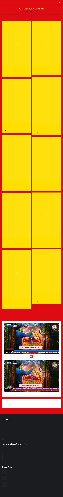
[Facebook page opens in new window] (3, 439)
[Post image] (4, 472)
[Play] (31, 338)
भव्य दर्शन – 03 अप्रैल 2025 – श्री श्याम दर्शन (14, 302)
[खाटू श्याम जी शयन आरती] (3, 462)
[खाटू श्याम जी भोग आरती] (3, 457)
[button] (31, 377)
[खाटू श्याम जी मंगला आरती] (3, 448)
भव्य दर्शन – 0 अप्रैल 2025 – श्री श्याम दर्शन (46, 68)
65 (29, 315)
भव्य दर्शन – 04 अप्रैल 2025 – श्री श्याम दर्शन (45, 297)
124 (40, 315)
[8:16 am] (6, 246)
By (5, 75)
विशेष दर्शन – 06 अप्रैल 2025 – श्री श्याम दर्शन (45, 184)
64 (27, 315)
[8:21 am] (6, 306)
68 (36, 315)
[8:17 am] (6, 75)
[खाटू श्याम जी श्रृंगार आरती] (3, 455)
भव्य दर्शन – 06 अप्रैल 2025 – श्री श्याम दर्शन (45, 241)
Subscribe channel (31, 356)
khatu (41, 9)
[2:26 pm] (6, 130)
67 (33, 315)
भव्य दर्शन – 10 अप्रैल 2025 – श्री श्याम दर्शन (14, 70)
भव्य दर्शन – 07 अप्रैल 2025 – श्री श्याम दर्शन (14, 126)
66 (31, 315)
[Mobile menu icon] (59, 2)
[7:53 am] (6, 189)
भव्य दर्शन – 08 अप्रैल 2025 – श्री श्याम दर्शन (45, 128)
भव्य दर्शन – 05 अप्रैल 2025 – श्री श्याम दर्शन (14, 241)
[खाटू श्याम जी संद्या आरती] (3, 459)
